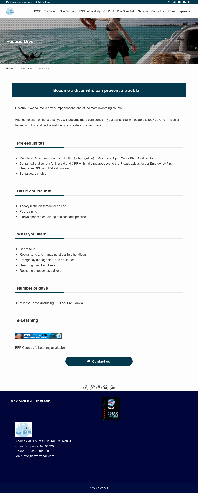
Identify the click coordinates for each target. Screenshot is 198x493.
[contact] (184, 2)
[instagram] (174, 2)
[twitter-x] (169, 2)
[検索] (189, 2)
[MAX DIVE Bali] (10, 11)
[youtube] (179, 2)
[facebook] (164, 2)
